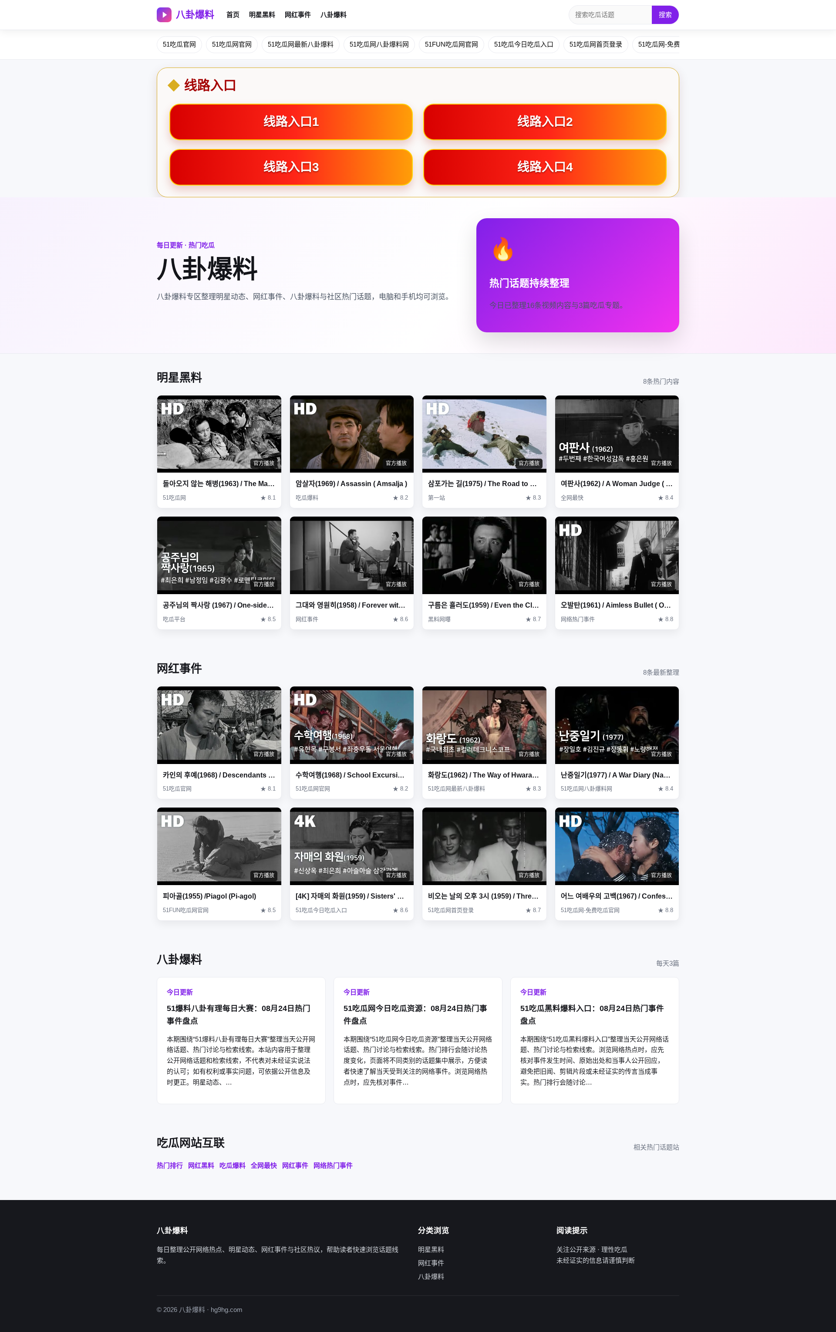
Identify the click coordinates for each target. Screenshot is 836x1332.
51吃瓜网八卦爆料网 (379, 44)
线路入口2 (545, 121)
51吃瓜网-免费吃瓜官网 (672, 44)
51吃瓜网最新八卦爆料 (301, 44)
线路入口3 (291, 167)
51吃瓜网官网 (232, 44)
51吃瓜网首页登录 (596, 44)
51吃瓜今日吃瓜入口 (523, 44)
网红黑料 (201, 1165)
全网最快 (264, 1165)
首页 (232, 14)
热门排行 (170, 1165)
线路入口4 (545, 167)
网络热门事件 (333, 1165)
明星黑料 (262, 14)
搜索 (665, 14)
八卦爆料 (195, 14)
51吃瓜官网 (179, 44)
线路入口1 (291, 121)
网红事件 (298, 14)
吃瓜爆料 (232, 1165)
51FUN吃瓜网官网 (451, 44)
